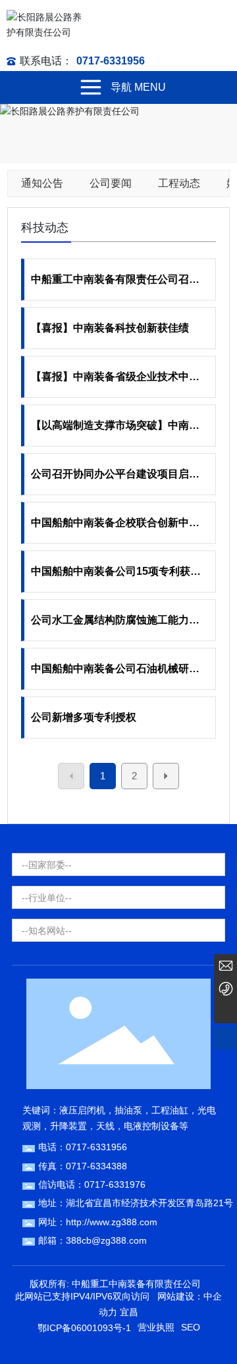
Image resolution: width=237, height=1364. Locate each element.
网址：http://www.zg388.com (97, 1222)
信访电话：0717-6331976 (91, 1184)
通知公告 (42, 183)
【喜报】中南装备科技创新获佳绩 (110, 327)
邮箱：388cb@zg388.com (92, 1240)
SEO (190, 1327)
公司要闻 (111, 183)
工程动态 (179, 183)
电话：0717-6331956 (82, 1147)
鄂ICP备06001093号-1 (84, 1328)
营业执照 (156, 1327)
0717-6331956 (110, 60)
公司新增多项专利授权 (83, 717)
